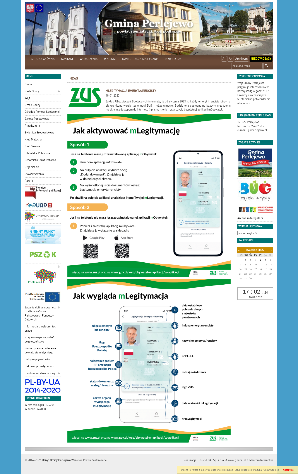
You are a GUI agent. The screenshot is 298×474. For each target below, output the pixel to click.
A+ (230, 58)
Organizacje (32, 167)
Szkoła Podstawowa (37, 118)
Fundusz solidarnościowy (40, 373)
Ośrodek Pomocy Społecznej (42, 111)
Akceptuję (288, 470)
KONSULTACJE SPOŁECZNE (140, 59)
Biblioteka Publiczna (37, 153)
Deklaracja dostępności (39, 366)
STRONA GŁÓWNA (43, 59)
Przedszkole (32, 125)
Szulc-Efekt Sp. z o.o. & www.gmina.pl (222, 460)
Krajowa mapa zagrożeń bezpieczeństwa (39, 339)
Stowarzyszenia (34, 174)
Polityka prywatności (37, 359)
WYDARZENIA (89, 59)
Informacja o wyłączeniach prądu (41, 328)
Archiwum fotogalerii (250, 218)
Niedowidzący (261, 58)
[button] (59, 91)
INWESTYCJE (173, 59)
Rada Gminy (32, 91)
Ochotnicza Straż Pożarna (40, 160)
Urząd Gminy (32, 105)
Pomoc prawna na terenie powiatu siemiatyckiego (40, 350)
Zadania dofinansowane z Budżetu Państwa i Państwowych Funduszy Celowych (40, 313)
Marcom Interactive (261, 460)
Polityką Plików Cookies (266, 470)
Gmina (29, 84)
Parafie (29, 180)
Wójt (27, 98)
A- (224, 58)
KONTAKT (67, 59)
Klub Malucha (33, 139)
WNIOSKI (110, 59)
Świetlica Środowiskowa (39, 132)
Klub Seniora (33, 146)
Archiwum (241, 58)
